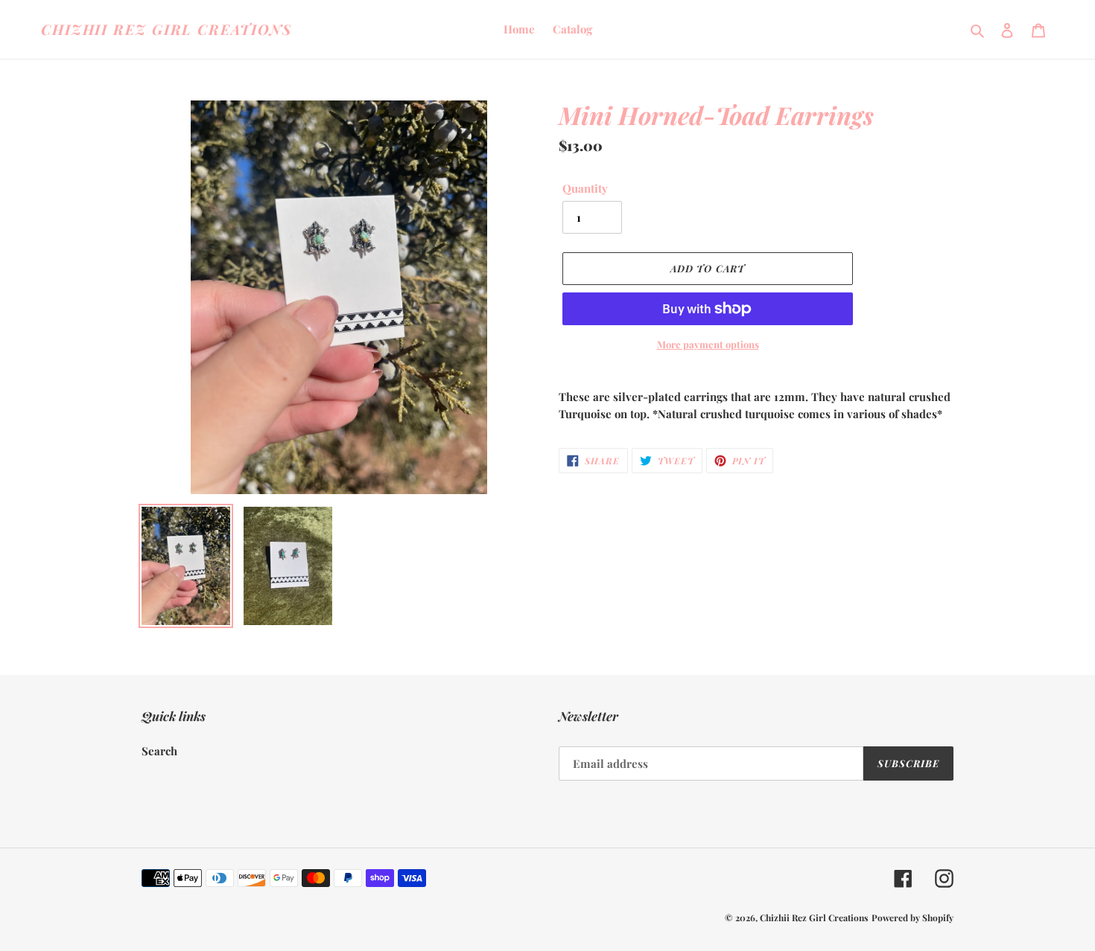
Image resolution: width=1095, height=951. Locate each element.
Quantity (585, 188)
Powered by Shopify (912, 917)
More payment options (708, 344)
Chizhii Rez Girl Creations (166, 29)
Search (159, 750)
